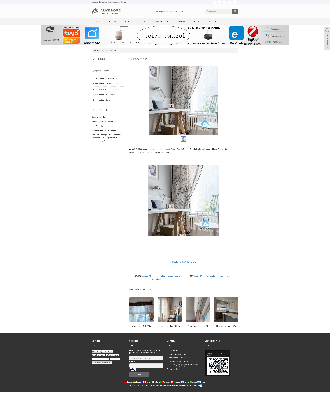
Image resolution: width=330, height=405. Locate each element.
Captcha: (132, 361)
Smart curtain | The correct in (105, 78)
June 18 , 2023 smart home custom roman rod (214, 276)
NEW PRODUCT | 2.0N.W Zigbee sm (108, 89)
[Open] (327, 38)
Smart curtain (107, 351)
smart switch (114, 359)
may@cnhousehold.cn (168, 12)
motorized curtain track (100, 359)
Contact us (211, 21)
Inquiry (196, 21)
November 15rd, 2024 (141, 326)
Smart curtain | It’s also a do (104, 100)
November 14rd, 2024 (170, 326)
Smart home (96, 351)
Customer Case (160, 21)
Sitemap (197, 386)
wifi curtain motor (112, 355)
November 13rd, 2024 (198, 326)
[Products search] (235, 11)
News (143, 21)
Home (98, 21)
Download (180, 21)
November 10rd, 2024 (226, 326)
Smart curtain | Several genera (105, 84)
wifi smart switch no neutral (101, 363)
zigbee (162, 149)
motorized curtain (98, 355)
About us (129, 21)
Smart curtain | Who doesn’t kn (105, 95)
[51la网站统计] (201, 386)
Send (139, 375)
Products (113, 21)
